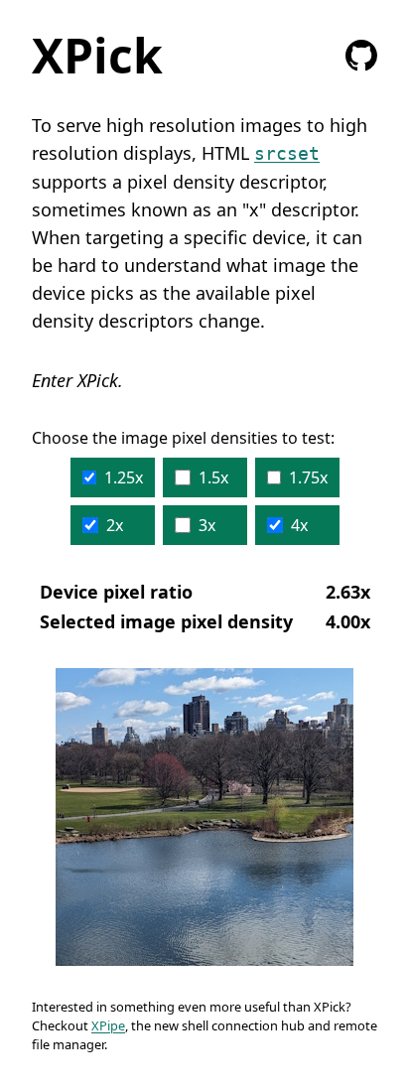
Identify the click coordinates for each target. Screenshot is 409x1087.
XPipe (108, 1025)
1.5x (213, 477)
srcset (287, 153)
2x (114, 525)
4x (299, 525)
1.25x (123, 477)
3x (207, 525)
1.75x (308, 477)
